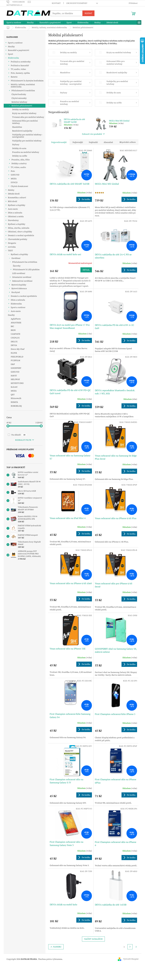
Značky (11, 315)
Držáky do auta (19, 148)
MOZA (14, 178)
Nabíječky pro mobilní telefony (26, 140)
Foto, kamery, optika (20, 73)
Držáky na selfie (19, 155)
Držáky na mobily (20, 109)
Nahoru (57, 946)
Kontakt (56, 3)
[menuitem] (14, 22)
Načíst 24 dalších (93, 939)
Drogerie (12, 243)
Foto (13, 171)
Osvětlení (15, 258)
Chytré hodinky (18, 94)
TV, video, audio (18, 167)
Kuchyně (15, 292)
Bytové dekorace (19, 288)
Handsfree (17, 127)
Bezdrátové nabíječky (22, 130)
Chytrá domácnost (19, 186)
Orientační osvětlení (21, 277)
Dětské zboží (14, 193)
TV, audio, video (18, 69)
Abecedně (108, 142)
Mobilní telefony (19, 102)
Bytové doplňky (18, 284)
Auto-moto (13, 209)
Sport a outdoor (15, 42)
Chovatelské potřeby (17, 239)
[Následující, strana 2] (130, 946)
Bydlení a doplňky (16, 205)
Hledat (88, 13)
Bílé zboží (12, 201)
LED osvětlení (18, 273)
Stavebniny (13, 220)
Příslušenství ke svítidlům (24, 262)
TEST (10, 250)
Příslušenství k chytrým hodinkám (27, 80)
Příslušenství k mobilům (23, 90)
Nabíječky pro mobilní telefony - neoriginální (27, 135)
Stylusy (15, 144)
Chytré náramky (19, 98)
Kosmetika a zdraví (17, 197)
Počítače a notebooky (21, 61)
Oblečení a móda (16, 216)
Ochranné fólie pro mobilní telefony (25, 122)
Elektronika (13, 57)
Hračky (11, 46)
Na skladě (18, 434)
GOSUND (15, 174)
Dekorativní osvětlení (22, 280)
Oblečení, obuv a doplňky (20, 231)
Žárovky (17, 265)
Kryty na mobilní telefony (24, 113)
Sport (10, 54)
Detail (86, 269)
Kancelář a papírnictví (18, 50)
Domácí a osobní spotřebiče (21, 235)
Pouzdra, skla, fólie (20, 159)
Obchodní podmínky (76, 3)
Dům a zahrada (15, 212)
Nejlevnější (77, 142)
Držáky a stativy (19, 163)
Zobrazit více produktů (92, 134)
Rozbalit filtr (23, 440)
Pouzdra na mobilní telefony (25, 152)
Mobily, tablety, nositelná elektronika (23, 85)
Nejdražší (93, 142)
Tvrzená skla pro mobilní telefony (28, 117)
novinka (12, 246)
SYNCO (14, 182)
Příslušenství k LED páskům (26, 269)
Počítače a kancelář (20, 65)
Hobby (11, 190)
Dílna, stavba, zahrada (18, 227)
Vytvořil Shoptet (130, 959)
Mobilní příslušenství (21, 105)
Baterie (14, 76)
